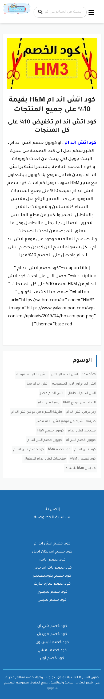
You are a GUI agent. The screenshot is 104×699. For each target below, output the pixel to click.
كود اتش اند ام (85, 450)
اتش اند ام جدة (37, 384)
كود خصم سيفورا (52, 592)
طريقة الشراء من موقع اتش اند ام (36, 412)
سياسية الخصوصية (52, 518)
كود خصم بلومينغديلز (52, 576)
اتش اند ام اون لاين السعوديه (74, 384)
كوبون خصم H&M (50, 431)
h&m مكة (89, 375)
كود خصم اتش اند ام (28, 450)
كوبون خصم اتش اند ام (44, 440)
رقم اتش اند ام (48, 403)
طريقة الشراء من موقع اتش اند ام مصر (66, 421)
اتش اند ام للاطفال (81, 393)
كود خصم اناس (52, 560)
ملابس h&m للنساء (81, 468)
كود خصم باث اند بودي (52, 568)
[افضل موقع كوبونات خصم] (17, 9)
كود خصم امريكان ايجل (52, 552)
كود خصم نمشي (52, 650)
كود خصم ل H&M (83, 459)
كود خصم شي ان (52, 626)
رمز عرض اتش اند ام (81, 412)
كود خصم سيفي (52, 600)
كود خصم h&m (59, 450)
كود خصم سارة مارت (52, 584)
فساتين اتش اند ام (82, 431)
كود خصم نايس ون (52, 642)
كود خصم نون (52, 658)
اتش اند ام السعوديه (32, 375)
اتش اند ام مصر (51, 393)
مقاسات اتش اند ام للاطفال (45, 459)
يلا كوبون (52, 688)
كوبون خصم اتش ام (81, 440)
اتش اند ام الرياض (64, 375)
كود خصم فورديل (52, 634)
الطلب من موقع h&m (79, 403)
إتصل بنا (52, 510)
